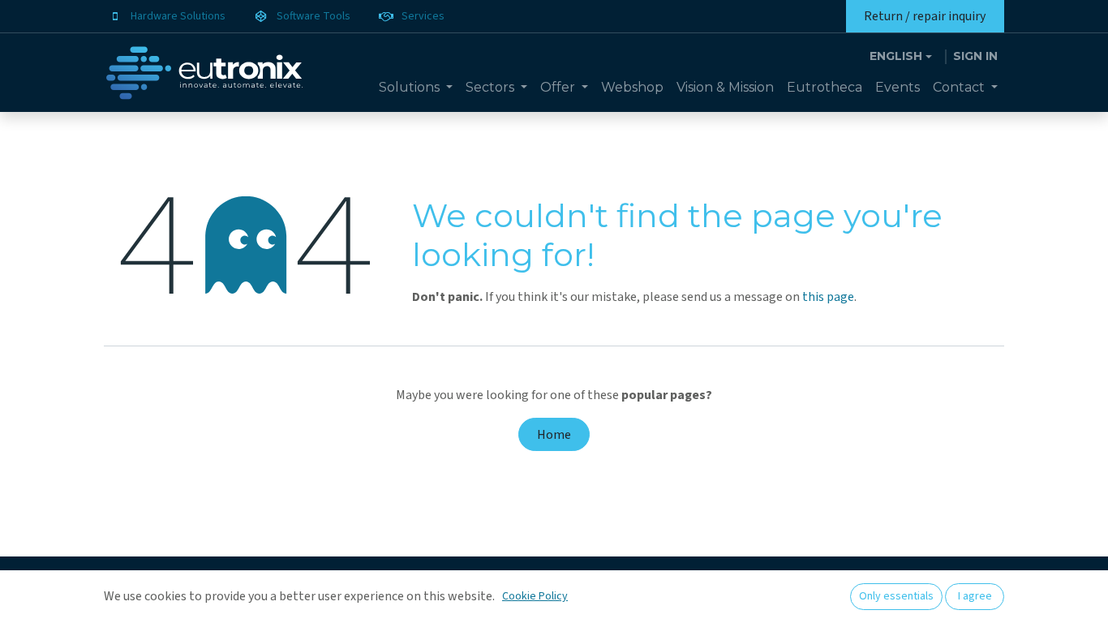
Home (554, 435)
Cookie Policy (535, 596)
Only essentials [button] (896, 596)
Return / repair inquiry (925, 16)
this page (828, 297)
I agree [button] (975, 596)
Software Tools (313, 16)
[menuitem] (415, 87)
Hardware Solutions (178, 16)
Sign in (975, 56)
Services (423, 16)
